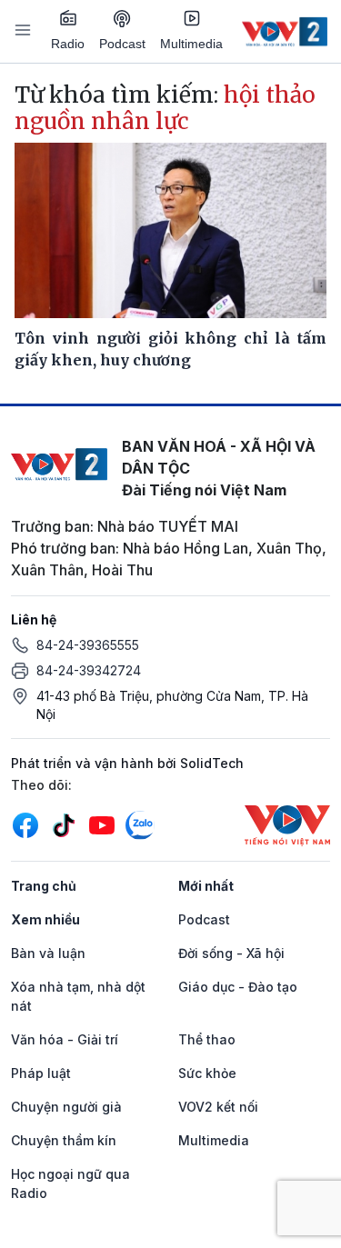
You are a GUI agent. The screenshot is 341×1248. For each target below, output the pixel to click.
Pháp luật (41, 1073)
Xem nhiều (45, 919)
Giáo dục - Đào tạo (237, 986)
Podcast (122, 43)
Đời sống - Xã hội (231, 953)
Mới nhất (206, 886)
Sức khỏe (207, 1073)
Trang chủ (43, 886)
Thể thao (207, 1039)
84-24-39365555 (87, 645)
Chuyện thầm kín (63, 1140)
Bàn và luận (48, 953)
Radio (68, 43)
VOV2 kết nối (218, 1106)
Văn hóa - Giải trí (64, 1039)
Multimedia (191, 43)
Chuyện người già (66, 1106)
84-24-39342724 (88, 670)
